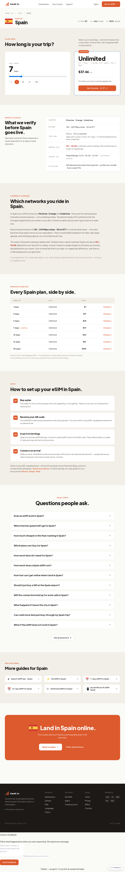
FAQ (46, 804)
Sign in (96, 4)
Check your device (40, 469)
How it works (57, 4)
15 (30, 82)
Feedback (117, 867)
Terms (87, 797)
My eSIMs (68, 797)
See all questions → (62, 638)
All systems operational (15, 809)
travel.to (9, 13)
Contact (88, 808)
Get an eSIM (109, 4)
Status (47, 812)
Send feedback (9, 862)
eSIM (20, 13)
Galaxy (32, 471)
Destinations (44, 4)
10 (23, 82)
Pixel (38, 471)
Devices (48, 801)
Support (69, 4)
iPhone (24, 471)
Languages (49, 808)
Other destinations (74, 747)
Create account (71, 804)
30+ (36, 82)
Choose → (107, 307)
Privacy (88, 801)
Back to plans (49, 747)
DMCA (87, 804)
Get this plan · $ (96, 88)
